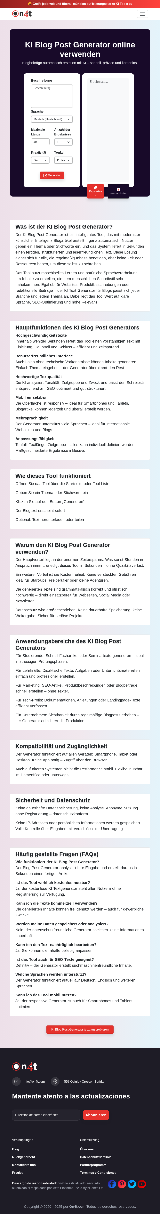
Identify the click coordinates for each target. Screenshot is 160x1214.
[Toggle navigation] (142, 14)
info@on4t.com (34, 1081)
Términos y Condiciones (98, 1172)
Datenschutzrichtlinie (95, 1157)
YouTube (141, 1182)
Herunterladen (118, 193)
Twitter (131, 1182)
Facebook (111, 1182)
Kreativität (38, 152)
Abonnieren (96, 1115)
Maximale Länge (38, 132)
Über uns (87, 1149)
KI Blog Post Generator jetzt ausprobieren (80, 1029)
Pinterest (121, 1182)
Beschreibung (41, 80)
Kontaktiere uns (24, 1165)
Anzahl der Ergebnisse (62, 132)
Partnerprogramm (93, 1165)
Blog (15, 1149)
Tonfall (59, 152)
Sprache (37, 111)
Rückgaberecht (23, 1157)
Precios (17, 1172)
